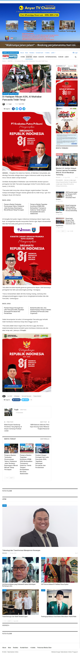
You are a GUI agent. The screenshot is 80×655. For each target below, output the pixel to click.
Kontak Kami (39, 53)
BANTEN (29, 57)
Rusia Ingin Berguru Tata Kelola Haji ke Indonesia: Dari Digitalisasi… (65, 222)
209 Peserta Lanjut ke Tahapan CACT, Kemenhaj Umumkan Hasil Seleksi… (66, 195)
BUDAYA (41, 57)
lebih (53, 53)
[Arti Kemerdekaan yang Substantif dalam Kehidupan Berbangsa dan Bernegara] (20, 570)
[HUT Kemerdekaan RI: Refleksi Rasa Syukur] (59, 570)
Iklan (26, 53)
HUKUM (60, 57)
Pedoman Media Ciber (44, 647)
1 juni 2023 (9, 396)
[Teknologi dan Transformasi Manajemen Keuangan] (40, 526)
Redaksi (32, 53)
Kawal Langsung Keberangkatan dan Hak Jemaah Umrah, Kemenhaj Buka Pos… (66, 209)
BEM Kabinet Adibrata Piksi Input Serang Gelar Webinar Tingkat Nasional (39, 427)
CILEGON (38, 444)
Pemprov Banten (37, 396)
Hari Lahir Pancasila (26, 396)
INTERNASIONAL (51, 57)
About (22, 53)
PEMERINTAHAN (13, 93)
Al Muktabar (17, 396)
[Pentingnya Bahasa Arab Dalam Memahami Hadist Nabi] (59, 602)
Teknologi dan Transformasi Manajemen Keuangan (21, 550)
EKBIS (35, 57)
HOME (23, 57)
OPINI (4, 505)
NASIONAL (59, 154)
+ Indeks (47, 53)
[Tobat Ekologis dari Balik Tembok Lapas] (20, 602)
